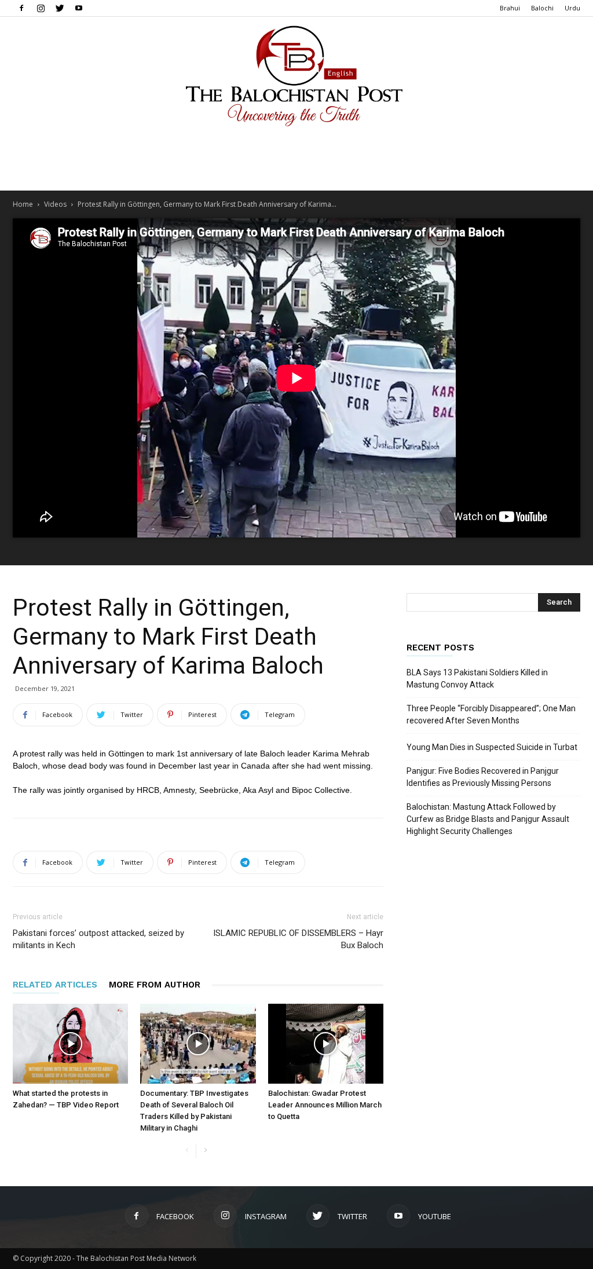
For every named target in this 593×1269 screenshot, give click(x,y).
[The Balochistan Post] (296, 76)
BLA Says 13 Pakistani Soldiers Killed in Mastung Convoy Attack (477, 678)
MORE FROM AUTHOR (154, 984)
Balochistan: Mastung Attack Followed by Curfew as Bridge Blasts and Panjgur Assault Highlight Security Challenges (488, 819)
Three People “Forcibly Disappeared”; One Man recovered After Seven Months (491, 714)
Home (23, 204)
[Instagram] (40, 8)
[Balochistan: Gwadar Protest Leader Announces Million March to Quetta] (325, 1043)
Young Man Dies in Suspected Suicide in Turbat (492, 747)
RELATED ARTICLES (55, 984)
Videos (55, 204)
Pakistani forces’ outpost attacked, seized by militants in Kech (98, 939)
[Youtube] (78, 8)
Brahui (510, 7)
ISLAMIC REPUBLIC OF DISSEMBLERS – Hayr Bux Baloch (298, 939)
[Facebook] (21, 8)
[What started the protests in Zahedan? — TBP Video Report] (70, 1043)
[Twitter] (59, 8)
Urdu (572, 7)
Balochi (542, 7)
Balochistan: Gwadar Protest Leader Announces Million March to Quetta (325, 1105)
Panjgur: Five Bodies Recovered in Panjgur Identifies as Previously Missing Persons (483, 777)
